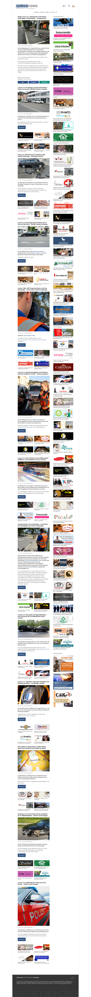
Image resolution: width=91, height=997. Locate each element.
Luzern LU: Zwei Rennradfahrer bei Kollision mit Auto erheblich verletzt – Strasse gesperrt (33, 373)
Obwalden (36, 12)
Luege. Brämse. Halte (29, 335)
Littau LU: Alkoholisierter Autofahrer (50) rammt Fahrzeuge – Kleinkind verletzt (31, 155)
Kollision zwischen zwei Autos (38, 253)
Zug (50, 12)
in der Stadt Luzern (35, 419)
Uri (56, 12)
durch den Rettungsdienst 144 (27, 427)
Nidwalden (41, 12)
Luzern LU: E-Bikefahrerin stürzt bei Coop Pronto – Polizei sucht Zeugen (32, 883)
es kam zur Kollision (30, 715)
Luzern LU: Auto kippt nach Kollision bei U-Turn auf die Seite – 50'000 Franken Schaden (33, 223)
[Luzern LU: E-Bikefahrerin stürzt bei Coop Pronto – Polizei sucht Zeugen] (34, 906)
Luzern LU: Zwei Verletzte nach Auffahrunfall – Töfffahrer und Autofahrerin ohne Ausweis (33, 458)
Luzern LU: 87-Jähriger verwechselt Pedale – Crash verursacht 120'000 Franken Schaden (33, 88)
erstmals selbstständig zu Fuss (34, 560)
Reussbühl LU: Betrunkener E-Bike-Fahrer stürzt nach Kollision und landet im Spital (32, 747)
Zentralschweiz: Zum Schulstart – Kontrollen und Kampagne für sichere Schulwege (33, 525)
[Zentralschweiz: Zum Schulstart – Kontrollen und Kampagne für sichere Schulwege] (34, 540)
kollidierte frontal (42, 649)
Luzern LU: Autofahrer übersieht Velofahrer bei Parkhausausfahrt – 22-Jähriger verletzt (33, 682)
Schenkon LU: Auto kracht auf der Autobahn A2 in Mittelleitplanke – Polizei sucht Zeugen (33, 814)
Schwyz (53, 12)
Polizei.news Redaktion (28, 45)
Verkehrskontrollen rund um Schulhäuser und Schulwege (32, 339)
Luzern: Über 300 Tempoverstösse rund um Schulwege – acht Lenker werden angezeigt (32, 289)
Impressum (20, 977)
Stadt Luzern (36, 251)
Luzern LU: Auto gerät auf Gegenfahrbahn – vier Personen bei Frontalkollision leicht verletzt (32, 616)
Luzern (46, 12)
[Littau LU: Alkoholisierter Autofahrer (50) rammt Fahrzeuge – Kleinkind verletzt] (34, 168)
